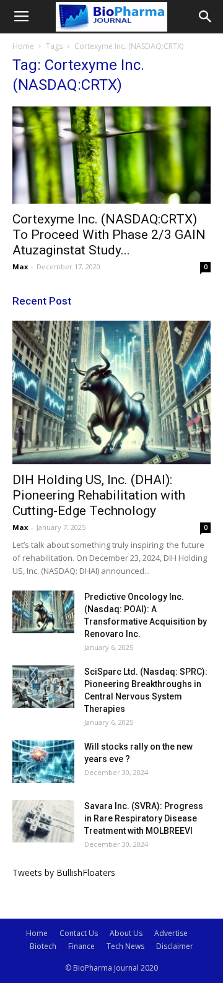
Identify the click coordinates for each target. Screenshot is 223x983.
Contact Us (78, 933)
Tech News (125, 946)
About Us (126, 933)
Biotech (43, 946)
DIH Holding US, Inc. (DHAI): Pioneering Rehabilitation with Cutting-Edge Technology (98, 495)
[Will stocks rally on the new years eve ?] (43, 761)
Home (23, 46)
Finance (81, 946)
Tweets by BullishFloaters (63, 872)
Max (20, 266)
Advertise (171, 933)
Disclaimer (174, 946)
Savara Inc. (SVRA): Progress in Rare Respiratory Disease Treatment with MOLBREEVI (143, 818)
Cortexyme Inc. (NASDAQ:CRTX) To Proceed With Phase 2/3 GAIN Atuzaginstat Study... (109, 235)
